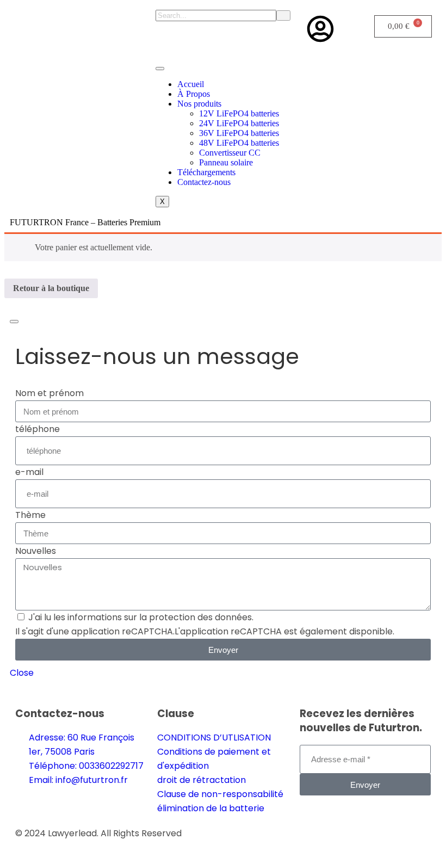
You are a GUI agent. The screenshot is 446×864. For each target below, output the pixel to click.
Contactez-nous (204, 182)
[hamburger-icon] (160, 68)
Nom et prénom (49, 393)
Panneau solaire (226, 162)
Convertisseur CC (230, 152)
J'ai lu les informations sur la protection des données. (140, 617)
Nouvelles (35, 551)
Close (22, 672)
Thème (30, 515)
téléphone (37, 429)
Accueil (190, 84)
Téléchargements (206, 172)
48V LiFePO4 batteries (239, 142)
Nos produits (199, 103)
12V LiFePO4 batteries (239, 113)
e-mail (29, 472)
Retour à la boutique (51, 288)
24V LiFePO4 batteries (239, 123)
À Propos (193, 93)
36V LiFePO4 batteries (239, 133)
